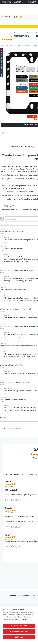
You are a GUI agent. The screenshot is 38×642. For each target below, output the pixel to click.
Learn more (24, 619)
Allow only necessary (19, 631)
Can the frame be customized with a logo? (16, 270)
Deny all (19, 637)
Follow (2, 233)
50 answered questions (11, 45)
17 (6, 42)
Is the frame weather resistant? (12, 248)
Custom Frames (13, 33)
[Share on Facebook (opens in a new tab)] (12, 500)
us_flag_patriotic (13, 429)
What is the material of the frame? (13, 290)
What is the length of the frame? (12, 365)
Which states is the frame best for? (13, 399)
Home (3, 33)
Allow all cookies (19, 626)
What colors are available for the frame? (15, 309)
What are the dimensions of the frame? (15, 382)
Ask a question (31, 45)
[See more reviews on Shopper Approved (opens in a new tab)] (19, 500)
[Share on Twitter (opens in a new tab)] (16, 500)
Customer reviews (24, 596)
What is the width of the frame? (12, 231)
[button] (5, 242)
